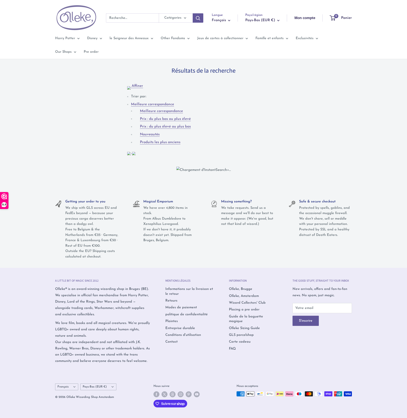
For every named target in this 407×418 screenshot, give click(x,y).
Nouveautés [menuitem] (150, 134)
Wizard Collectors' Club (247, 303)
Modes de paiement (181, 307)
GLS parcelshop (241, 335)
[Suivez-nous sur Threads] (173, 394)
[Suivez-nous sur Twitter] (164, 394)
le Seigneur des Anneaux (129, 38)
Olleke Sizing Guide (244, 328)
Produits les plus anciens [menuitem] (160, 142)
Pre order (91, 52)
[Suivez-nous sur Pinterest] (189, 394)
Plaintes (171, 321)
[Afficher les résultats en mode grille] (129, 151)
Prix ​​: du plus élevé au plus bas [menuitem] (165, 126)
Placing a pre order (244, 309)
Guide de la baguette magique (246, 319)
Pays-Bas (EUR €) (95, 386)
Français (63, 386)
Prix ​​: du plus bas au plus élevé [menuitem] (165, 119)
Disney (92, 38)
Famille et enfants (269, 38)
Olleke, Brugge (240, 289)
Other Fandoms (173, 38)
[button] (152, 104)
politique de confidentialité (186, 314)
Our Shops (63, 52)
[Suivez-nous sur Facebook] (156, 394)
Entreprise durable (180, 328)
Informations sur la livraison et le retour (189, 291)
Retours (171, 300)
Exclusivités (305, 38)
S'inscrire (305, 320)
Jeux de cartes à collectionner (220, 38)
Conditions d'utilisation (183, 335)
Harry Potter (65, 38)
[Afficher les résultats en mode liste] (133, 151)
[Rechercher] (198, 18)
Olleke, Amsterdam (244, 296)
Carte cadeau (240, 341)
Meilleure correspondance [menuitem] (161, 111)
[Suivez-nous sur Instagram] (181, 394)
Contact (171, 341)
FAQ (232, 348)
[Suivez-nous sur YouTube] (197, 394)
